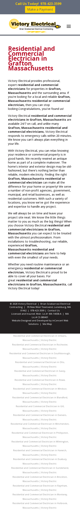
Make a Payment (40, 9)
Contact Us (54, 310)
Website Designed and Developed (30, 320)
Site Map (47, 323)
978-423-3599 (50, 3)
